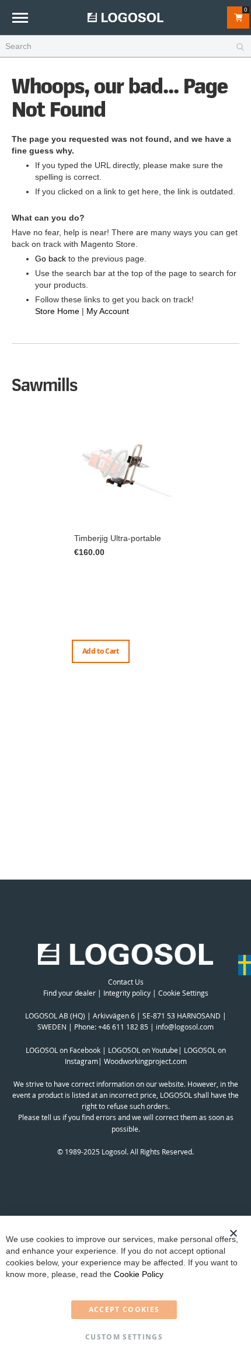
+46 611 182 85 (123, 1026)
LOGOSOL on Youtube (143, 1050)
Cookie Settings (183, 992)
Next (236, 552)
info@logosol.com (185, 1026)
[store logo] (125, 17)
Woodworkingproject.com (145, 1061)
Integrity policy (127, 992)
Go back (50, 258)
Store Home (57, 311)
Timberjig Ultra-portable (117, 538)
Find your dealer (69, 992)
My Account (107, 311)
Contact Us (126, 981)
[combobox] (125, 47)
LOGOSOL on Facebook (63, 1050)
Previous (15, 541)
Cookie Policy (138, 1274)
